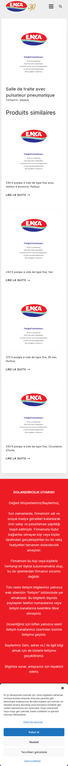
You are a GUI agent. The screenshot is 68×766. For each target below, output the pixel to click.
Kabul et (34, 732)
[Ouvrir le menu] (51, 6)
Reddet (34, 742)
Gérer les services (33, 722)
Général (24, 99)
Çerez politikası (32, 760)
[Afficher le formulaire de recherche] (60, 6)
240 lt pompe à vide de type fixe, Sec (29, 272)
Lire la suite (16, 194)
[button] (62, 688)
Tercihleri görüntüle (34, 752)
